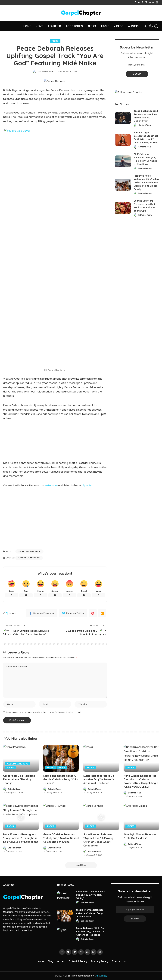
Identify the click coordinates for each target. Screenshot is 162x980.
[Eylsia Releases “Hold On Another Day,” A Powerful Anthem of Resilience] (101, 758)
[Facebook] (135, 2)
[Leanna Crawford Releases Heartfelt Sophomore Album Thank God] (123, 208)
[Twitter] (139, 2)
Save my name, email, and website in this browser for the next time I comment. (44, 712)
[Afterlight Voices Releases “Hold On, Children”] (141, 817)
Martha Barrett (145, 168)
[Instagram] (146, 2)
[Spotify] (157, 2)
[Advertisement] (55, 515)
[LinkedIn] (150, 2)
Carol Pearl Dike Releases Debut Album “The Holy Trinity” (19, 779)
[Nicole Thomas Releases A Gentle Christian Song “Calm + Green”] (61, 758)
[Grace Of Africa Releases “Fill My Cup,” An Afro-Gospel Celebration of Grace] (61, 817)
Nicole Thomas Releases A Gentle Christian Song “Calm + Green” (60, 779)
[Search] (156, 26)
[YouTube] (153, 2)
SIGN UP (137, 74)
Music (50, 767)
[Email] (102, 613)
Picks (55, 41)
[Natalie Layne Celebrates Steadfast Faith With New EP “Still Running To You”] (123, 140)
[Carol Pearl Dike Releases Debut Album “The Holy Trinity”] (21, 758)
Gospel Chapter (29, 557)
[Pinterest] (142, 2)
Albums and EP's (17, 763)
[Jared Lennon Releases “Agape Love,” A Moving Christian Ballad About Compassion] (101, 817)
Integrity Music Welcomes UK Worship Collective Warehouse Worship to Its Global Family (146, 182)
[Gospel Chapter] (81, 13)
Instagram (51, 485)
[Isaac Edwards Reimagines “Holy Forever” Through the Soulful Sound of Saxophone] (21, 817)
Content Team (46, 71)
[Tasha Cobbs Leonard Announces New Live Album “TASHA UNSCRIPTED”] (123, 118)
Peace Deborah (30, 551)
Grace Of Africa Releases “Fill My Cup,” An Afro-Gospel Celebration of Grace (61, 838)
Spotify (87, 485)
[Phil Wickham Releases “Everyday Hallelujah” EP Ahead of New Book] (123, 161)
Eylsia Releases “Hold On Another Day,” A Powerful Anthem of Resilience (99, 779)
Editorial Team (145, 215)
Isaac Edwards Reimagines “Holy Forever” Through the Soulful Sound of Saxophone (20, 838)
